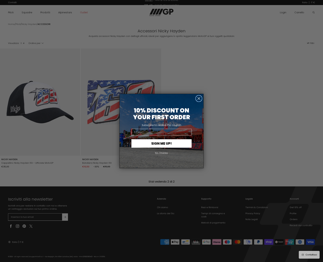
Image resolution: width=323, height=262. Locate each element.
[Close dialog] (199, 98)
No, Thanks (161, 152)
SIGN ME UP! (161, 143)
